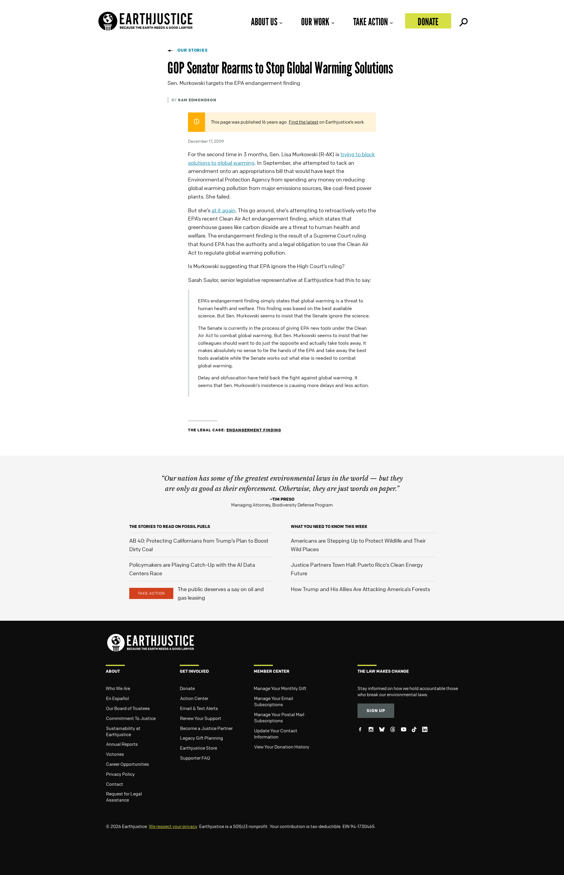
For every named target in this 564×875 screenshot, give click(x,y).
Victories (115, 754)
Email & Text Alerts (199, 708)
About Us (264, 22)
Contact (114, 784)
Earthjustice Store (198, 748)
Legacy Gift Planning (201, 738)
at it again (224, 210)
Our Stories (192, 50)
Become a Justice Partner (206, 728)
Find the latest (303, 122)
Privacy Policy (120, 774)
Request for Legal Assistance (124, 797)
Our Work (315, 22)
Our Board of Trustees (128, 708)
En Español (117, 698)
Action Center (194, 698)
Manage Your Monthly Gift (280, 688)
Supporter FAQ (195, 758)
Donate (428, 22)
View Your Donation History (281, 747)
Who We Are (118, 688)
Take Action (370, 22)
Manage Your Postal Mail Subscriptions (279, 717)
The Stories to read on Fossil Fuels (169, 526)
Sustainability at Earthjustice (123, 731)
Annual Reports (122, 744)
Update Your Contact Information (275, 734)
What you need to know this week (329, 526)
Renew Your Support (200, 718)
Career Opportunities (127, 764)
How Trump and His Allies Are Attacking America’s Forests (360, 589)
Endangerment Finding (253, 429)
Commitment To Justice (131, 718)
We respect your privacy (173, 826)
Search (463, 20)
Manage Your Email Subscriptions (273, 701)
